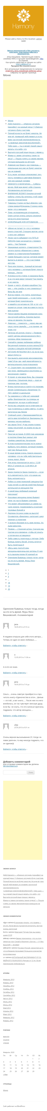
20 (9, 589)
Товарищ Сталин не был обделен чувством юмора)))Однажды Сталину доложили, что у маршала (25, 206)
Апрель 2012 (8, 1011)
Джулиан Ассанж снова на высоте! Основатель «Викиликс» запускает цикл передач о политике (26, 516)
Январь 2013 (8, 982)
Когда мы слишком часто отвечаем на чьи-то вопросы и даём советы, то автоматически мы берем (26, 408)
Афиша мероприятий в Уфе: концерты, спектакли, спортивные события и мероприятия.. (23, 52)
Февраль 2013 (8, 979)
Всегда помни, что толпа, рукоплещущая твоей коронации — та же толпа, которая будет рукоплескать (25, 297)
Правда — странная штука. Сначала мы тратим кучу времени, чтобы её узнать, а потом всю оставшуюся (26, 532)
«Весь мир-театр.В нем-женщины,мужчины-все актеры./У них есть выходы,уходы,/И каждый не (25, 551)
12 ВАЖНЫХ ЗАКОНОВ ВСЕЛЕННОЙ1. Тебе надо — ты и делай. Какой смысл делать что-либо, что (25, 146)
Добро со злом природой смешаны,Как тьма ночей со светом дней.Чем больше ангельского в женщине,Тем (26, 484)
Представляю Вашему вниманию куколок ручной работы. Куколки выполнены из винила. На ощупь (25, 316)
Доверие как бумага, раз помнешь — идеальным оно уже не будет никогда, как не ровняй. (25, 168)
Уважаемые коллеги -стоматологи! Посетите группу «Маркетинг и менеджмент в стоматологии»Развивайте (25, 250)
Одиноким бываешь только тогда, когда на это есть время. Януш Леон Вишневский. (25, 560)
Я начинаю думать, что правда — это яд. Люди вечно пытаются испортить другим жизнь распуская (22, 925)
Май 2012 (7, 1008)
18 (9, 583)
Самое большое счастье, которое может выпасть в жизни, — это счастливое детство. (26, 259)
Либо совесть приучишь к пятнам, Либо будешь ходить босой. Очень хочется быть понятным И (26, 541)
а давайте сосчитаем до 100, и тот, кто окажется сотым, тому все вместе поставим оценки (26, 307)
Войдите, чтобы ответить (14, 645)
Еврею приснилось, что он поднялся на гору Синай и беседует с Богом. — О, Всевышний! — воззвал (23, 941)
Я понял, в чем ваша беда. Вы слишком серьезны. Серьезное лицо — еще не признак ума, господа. (25, 380)
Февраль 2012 (8, 1017)
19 (9, 586)
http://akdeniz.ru (23, 64)
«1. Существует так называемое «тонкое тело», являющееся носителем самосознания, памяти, (25, 370)
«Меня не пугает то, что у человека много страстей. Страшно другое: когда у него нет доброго (25, 231)
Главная (23, 19)
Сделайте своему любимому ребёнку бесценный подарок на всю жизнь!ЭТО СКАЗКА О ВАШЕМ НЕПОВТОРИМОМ (25, 345)
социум (6, 1039)
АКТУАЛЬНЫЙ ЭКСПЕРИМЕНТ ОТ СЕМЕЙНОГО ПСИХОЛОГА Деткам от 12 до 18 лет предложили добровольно (22, 960)
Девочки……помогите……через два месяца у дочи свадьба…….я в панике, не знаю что (25, 326)
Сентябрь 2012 (9, 995)
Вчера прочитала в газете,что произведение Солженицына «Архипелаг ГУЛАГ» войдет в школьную (26, 389)
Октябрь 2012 (8, 992)
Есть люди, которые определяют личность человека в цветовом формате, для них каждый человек (25, 177)
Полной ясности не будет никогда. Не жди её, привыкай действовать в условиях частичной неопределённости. (25, 136)
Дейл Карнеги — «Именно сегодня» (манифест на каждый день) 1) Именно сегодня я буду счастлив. (25, 127)
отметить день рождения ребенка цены (23, 71)
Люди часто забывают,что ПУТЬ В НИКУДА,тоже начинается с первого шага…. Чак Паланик (24, 240)
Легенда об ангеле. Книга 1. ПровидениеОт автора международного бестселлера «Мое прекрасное (25, 335)
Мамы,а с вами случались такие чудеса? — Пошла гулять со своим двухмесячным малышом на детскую (26, 158)
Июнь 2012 (7, 1005)
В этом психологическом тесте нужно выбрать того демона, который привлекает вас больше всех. (25, 446)
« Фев (5, 1074)
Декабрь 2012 (8, 986)
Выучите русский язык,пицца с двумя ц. (26, 152)
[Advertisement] (25, 98)
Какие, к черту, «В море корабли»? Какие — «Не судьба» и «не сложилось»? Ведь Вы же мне (25, 288)
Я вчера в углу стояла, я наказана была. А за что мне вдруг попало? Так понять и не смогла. (26, 278)
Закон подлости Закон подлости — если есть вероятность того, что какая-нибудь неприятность (26, 475)
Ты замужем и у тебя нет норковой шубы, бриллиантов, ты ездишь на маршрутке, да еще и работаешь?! (23, 399)
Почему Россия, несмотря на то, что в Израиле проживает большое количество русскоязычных (23, 951)
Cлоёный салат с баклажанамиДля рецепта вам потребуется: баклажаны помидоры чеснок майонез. (25, 418)
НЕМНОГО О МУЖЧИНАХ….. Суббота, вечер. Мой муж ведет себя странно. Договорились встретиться (24, 187)
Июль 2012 (7, 1001)
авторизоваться (10, 766)
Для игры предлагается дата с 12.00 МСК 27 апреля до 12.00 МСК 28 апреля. (24, 465)
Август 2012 (7, 998)
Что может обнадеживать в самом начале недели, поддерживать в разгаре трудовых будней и (25, 506)
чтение (6, 1043)
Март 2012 (7, 1014)
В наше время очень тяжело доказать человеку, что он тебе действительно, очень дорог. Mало (25, 456)
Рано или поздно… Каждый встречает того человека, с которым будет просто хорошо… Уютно (25, 269)
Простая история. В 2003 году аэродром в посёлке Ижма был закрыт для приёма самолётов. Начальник (26, 437)
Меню (10, 120)
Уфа (41, 58)
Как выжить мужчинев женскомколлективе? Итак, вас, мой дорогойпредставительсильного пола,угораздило (25, 361)
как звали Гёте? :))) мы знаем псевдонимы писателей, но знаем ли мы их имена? (24, 427)
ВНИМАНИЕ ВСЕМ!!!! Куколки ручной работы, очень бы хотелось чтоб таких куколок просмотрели (25, 196)
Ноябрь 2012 (8, 989)
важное (6, 1036)
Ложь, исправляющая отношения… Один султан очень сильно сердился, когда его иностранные (24, 215)
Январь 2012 (8, 1020)
